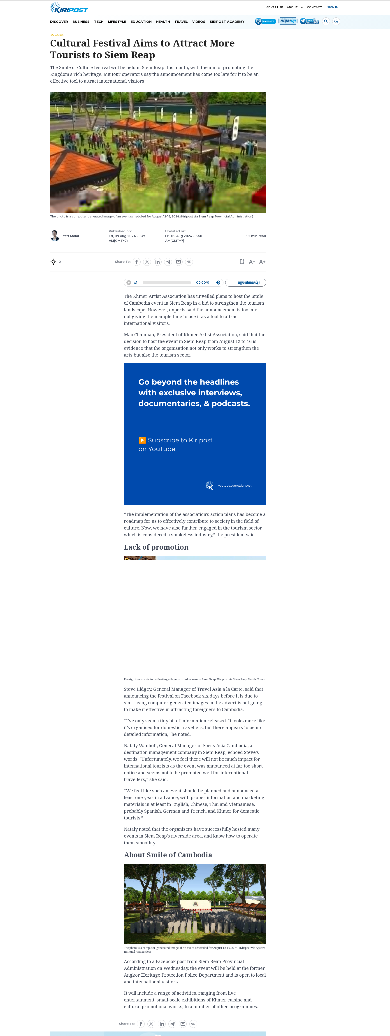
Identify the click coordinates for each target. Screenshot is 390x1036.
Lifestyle (117, 22)
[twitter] (147, 262)
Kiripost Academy (227, 22)
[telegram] (168, 262)
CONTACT (314, 7)
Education (141, 22)
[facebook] (137, 262)
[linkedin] (158, 262)
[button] (242, 262)
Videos (198, 22)
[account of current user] (326, 21)
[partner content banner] (195, 434)
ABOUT (292, 7)
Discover (59, 22)
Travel (181, 22)
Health (163, 22)
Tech (99, 22)
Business (81, 22)
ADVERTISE (274, 7)
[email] (178, 261)
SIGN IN (332, 7)
